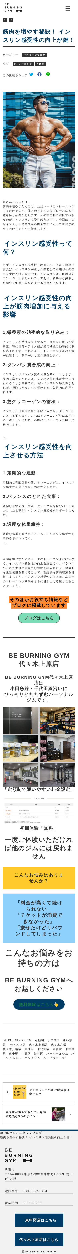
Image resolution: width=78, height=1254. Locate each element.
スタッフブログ (35, 55)
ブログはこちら (39, 618)
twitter (32, 75)
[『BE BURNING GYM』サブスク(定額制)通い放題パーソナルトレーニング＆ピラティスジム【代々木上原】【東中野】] (22, 7)
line (49, 75)
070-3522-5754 (35, 1191)
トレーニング (24, 64)
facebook (41, 75)
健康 (41, 64)
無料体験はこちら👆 (39, 1004)
